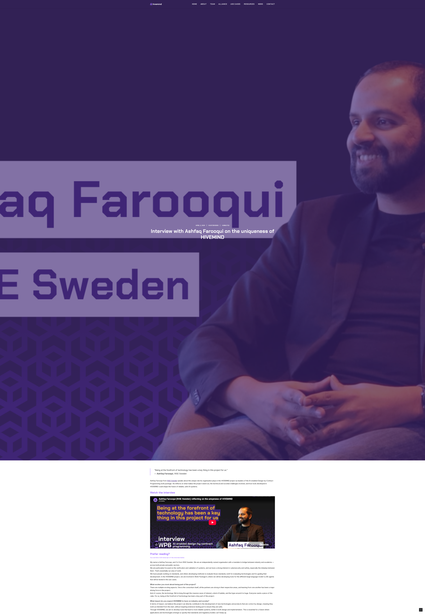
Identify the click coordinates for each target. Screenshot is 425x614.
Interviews (214, 225)
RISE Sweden (172, 481)
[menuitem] (195, 4)
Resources (249, 4)
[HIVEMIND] (156, 4)
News (260, 4)
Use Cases (235, 4)
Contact (271, 4)
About (204, 4)
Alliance (222, 4)
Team (212, 4)
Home (194, 4)
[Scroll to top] (421, 610)
